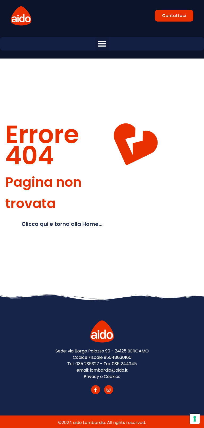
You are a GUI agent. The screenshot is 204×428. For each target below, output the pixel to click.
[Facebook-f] (95, 389)
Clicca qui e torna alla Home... (62, 224)
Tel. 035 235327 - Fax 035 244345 (102, 364)
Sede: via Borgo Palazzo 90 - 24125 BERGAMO (102, 351)
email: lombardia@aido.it (102, 370)
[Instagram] (108, 389)
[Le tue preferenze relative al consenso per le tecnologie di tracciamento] (195, 419)
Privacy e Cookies (102, 376)
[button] (102, 44)
